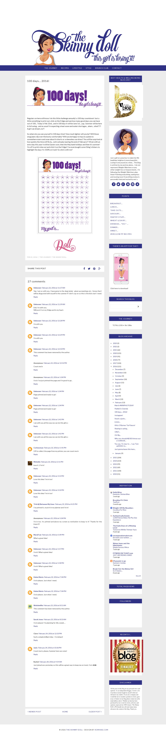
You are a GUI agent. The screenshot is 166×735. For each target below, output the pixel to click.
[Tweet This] (89, 268)
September (119, 379)
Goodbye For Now (119, 510)
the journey (45, 257)
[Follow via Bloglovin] (137, 184)
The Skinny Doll (74, 730)
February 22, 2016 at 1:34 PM (53, 391)
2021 (115, 350)
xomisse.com (101, 730)
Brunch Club (101, 68)
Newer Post (34, 712)
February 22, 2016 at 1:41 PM (53, 419)
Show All (138, 576)
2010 (115, 474)
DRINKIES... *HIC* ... (119, 224)
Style (89, 68)
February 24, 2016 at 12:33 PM (50, 633)
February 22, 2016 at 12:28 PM (53, 321)
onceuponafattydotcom (122, 536)
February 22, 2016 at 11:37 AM (53, 288)
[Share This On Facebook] (84, 268)
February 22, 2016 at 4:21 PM (66, 504)
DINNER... (114, 227)
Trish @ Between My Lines (44, 504)
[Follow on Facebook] (114, 184)
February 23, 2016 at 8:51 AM (55, 605)
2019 (115, 356)
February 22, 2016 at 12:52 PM (55, 363)
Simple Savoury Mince (121, 547)
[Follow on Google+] (123, 184)
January (118, 453)
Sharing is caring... (121, 429)
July (116, 386)
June (117, 389)
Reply (36, 297)
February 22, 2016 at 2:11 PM (52, 462)
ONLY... (117, 432)
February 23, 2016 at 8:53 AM (55, 619)
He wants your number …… (122, 538)
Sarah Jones (38, 619)
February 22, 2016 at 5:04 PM (55, 518)
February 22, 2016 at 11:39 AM (53, 304)
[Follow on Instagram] (133, 184)
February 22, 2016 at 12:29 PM (53, 335)
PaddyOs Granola (121, 409)
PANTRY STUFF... (117, 217)
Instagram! (119, 415)
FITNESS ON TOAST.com (123, 553)
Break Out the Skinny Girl (123, 569)
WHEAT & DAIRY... (118, 220)
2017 (115, 363)
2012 (115, 467)
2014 (115, 461)
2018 (115, 360)
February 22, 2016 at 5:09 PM (53, 535)
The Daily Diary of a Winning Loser (124, 527)
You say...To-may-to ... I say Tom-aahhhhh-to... (127, 445)
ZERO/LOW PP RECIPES (121, 234)
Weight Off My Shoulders (123, 508)
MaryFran (37, 535)
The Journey (50, 68)
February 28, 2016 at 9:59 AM (51, 662)
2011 (115, 471)
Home (65, 712)
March (117, 399)
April (117, 396)
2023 (115, 343)
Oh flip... (118, 435)
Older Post (95, 712)
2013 (115, 464)
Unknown (37, 288)
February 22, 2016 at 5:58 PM (53, 563)
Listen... (117, 422)
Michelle (37, 462)
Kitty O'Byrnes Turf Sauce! (125, 425)
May (116, 392)
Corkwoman (38, 448)
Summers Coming (119, 563)
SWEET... (114, 231)
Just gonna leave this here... (125, 449)
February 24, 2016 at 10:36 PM (49, 648)
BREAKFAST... (116, 203)
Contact (117, 68)
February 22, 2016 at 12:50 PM (53, 349)
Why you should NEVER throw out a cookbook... (128, 439)
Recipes (65, 68)
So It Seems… (118, 571)
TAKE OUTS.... (116, 210)
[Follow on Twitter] (118, 184)
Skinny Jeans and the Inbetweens (121, 544)
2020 (115, 353)
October (118, 376)
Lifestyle (77, 68)
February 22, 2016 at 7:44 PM (55, 577)
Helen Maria (38, 577)
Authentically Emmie (121, 516)
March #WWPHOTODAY (124, 405)
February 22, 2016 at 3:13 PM (53, 476)
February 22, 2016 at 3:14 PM (53, 490)
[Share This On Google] (99, 268)
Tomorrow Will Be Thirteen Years (125, 530)
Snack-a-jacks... (120, 419)
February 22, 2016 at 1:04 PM (55, 377)
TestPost (116, 502)
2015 (115, 458)
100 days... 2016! (121, 412)
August (118, 383)
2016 (115, 366)
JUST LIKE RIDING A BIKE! (122, 555)
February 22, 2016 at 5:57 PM (53, 549)
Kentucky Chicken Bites (121, 494)
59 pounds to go (119, 561)
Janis (36, 648)
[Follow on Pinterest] (128, 184)
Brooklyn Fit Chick (120, 500)
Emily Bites (117, 492)
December (119, 369)
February (118, 402)
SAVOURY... (115, 214)
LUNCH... (114, 207)
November (119, 373)
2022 (115, 346)
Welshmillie (38, 605)
